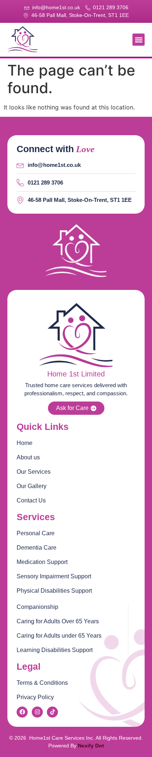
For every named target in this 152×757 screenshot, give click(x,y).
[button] (138, 40)
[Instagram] (37, 712)
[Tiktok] (52, 712)
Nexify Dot (91, 746)
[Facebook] (22, 712)
